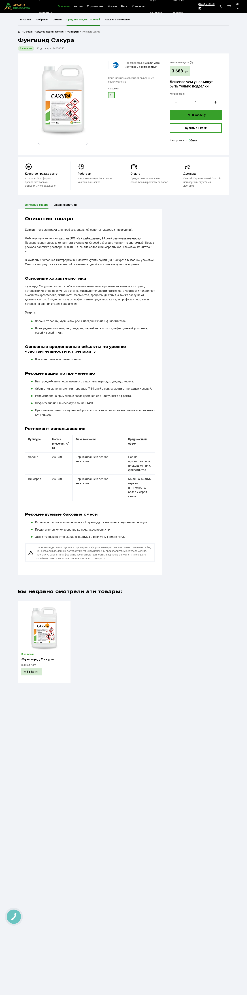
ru (237, 4)
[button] (39, 143)
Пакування (24, 19)
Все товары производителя (141, 66)
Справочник (95, 6)
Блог (124, 6)
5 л (111, 95)
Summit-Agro (152, 62)
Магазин (64, 6)
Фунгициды (73, 32)
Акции (78, 6)
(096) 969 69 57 (206, 6)
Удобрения (41, 19)
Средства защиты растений (83, 19)
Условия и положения (117, 19)
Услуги (112, 6)
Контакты (138, 6)
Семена (57, 19)
